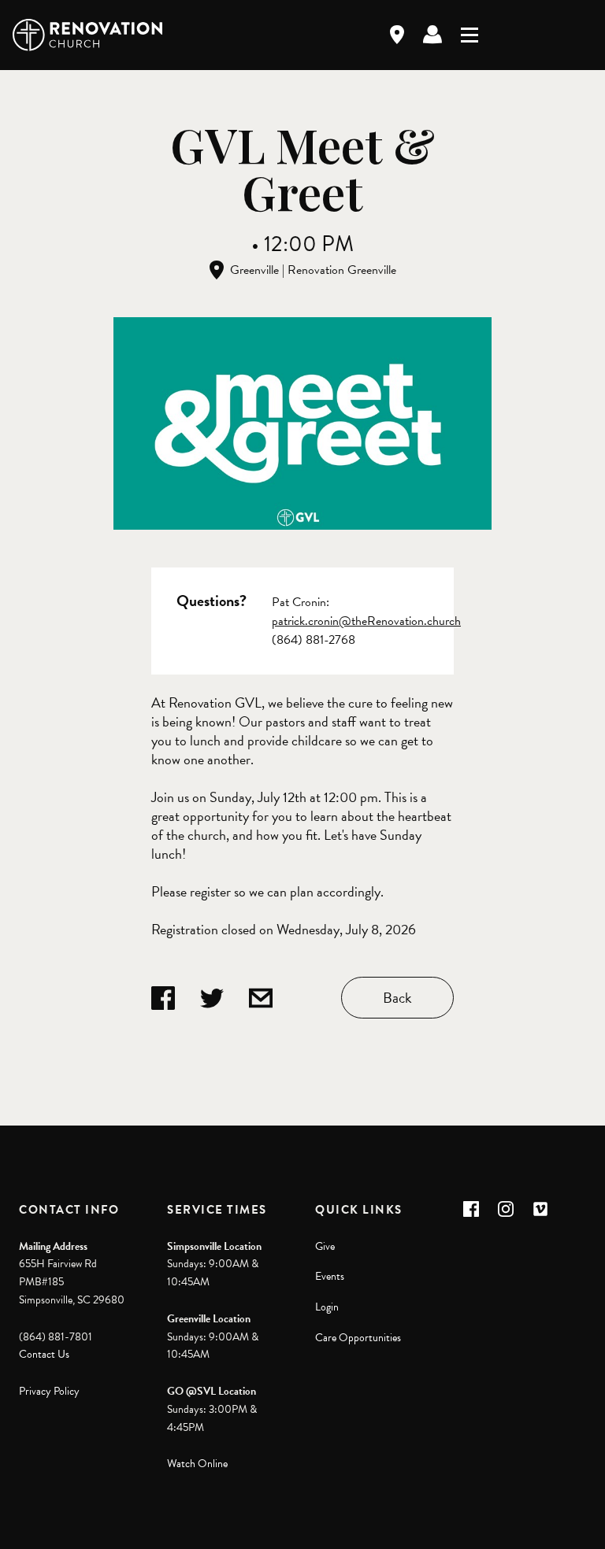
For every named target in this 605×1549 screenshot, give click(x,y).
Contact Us (44, 1354)
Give (325, 1246)
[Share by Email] (261, 998)
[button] (471, 1209)
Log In (432, 34)
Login (327, 1307)
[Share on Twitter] (212, 998)
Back (397, 997)
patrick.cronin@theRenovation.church (366, 621)
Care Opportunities (358, 1337)
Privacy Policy (49, 1391)
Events (329, 1276)
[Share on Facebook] (163, 998)
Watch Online (197, 1463)
